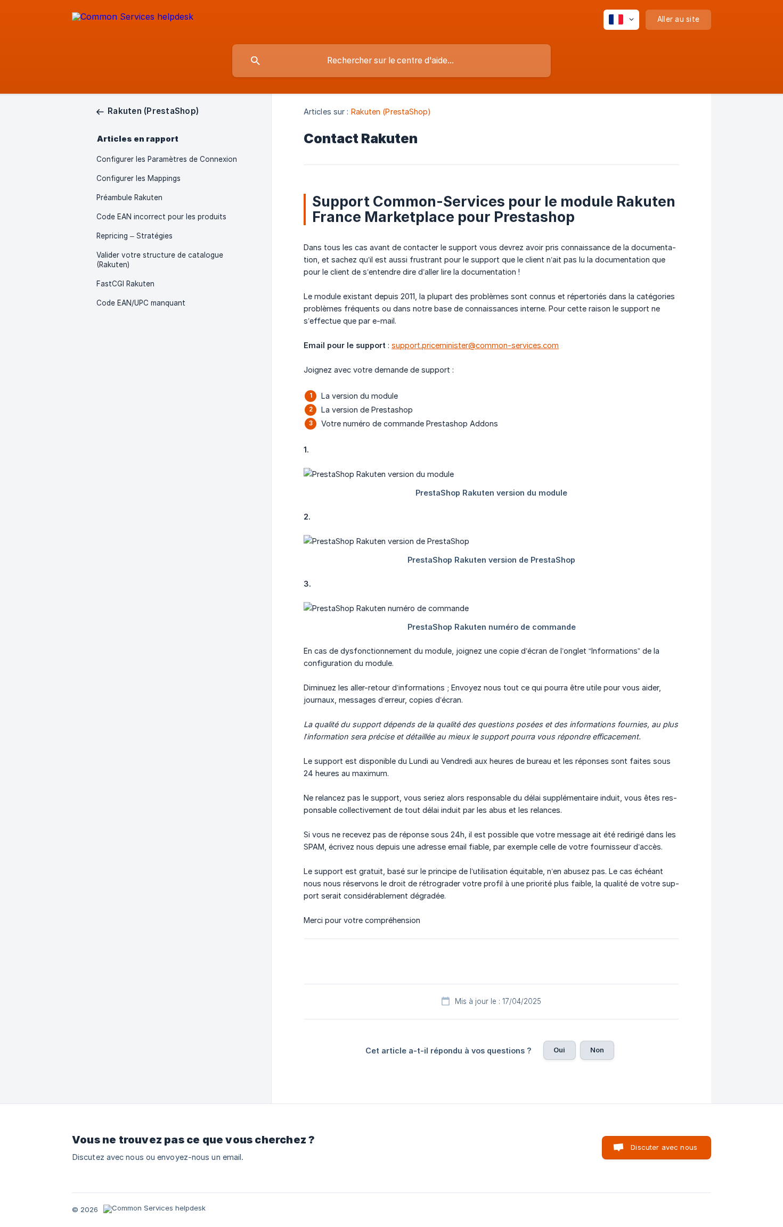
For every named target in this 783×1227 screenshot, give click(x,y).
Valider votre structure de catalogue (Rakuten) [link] (159, 260)
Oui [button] (559, 1049)
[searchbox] (391, 60)
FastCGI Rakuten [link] (125, 283)
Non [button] (597, 1049)
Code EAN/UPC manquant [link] (140, 303)
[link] (147, 111)
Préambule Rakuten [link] (129, 197)
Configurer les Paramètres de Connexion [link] (166, 159)
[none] (132, 18)
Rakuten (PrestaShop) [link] (391, 111)
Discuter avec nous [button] (664, 1147)
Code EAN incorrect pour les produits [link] (161, 216)
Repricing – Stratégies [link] (134, 236)
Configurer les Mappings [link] (138, 178)
